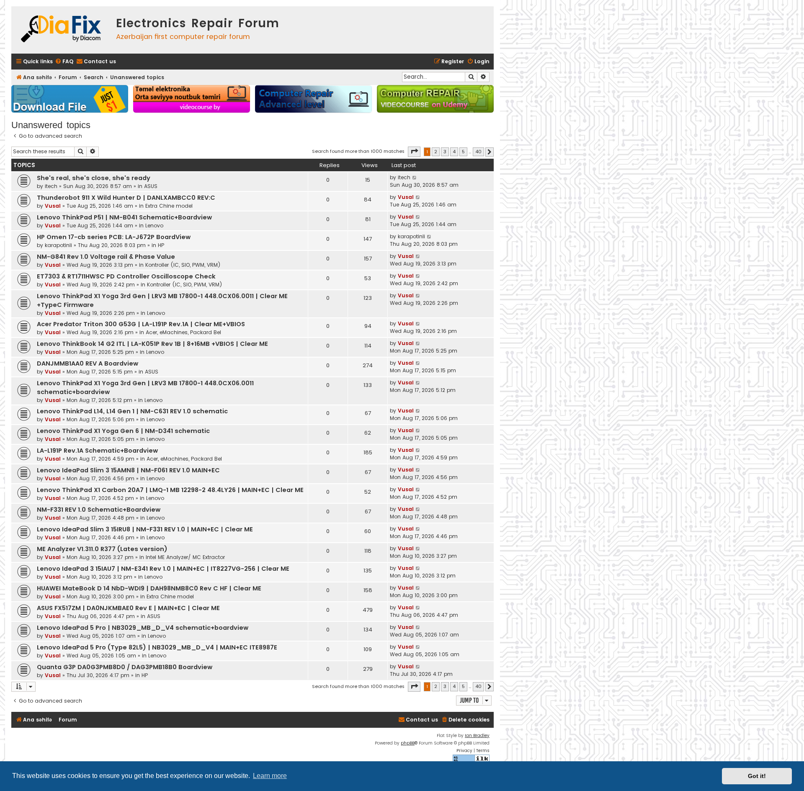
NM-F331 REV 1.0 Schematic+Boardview (98, 509)
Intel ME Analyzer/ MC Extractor (185, 557)
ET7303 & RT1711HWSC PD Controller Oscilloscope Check (126, 276)
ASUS (150, 186)
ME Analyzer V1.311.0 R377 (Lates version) (102, 549)
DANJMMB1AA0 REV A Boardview (87, 363)
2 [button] (435, 151)
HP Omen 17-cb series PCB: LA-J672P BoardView (114, 237)
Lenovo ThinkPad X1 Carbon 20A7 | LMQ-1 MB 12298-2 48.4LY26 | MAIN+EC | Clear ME (170, 490)
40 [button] (478, 151)
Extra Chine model (169, 205)
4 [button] (454, 151)
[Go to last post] (414, 177)
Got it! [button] (757, 776)
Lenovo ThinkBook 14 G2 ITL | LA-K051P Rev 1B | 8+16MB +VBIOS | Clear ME (152, 344)
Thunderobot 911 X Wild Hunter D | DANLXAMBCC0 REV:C (126, 197)
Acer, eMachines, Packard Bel (183, 332)
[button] (414, 152)
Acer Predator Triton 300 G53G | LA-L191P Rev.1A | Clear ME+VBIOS (141, 324)
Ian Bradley (477, 735)
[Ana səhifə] (61, 30)
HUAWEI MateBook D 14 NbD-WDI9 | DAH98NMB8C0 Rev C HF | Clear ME (149, 588)
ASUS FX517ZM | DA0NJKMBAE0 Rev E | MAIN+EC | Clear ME (128, 608)
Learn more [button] (270, 775)
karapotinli (58, 245)
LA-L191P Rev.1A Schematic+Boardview (97, 450)
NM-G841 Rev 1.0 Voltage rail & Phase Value (106, 257)
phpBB (408, 743)
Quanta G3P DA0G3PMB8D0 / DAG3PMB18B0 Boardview (124, 667)
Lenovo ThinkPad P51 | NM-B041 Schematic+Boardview (124, 217)
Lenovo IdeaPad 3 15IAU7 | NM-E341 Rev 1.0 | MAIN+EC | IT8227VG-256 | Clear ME (163, 568)
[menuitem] (64, 61)
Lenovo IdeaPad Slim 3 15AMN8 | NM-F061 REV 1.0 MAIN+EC (128, 470)
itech (51, 186)
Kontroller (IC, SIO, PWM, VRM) (183, 264)
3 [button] (444, 151)
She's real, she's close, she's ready (93, 178)
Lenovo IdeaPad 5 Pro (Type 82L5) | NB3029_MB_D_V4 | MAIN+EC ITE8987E (157, 647)
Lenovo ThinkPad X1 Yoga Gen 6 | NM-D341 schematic (123, 431)
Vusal (53, 205)
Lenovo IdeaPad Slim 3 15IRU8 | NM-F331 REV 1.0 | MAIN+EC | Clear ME (145, 529)
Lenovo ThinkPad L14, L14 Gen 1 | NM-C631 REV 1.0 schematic (132, 411)
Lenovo (154, 225)
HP (161, 245)
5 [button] (463, 151)
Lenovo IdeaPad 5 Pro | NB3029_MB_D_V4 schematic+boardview (142, 628)
